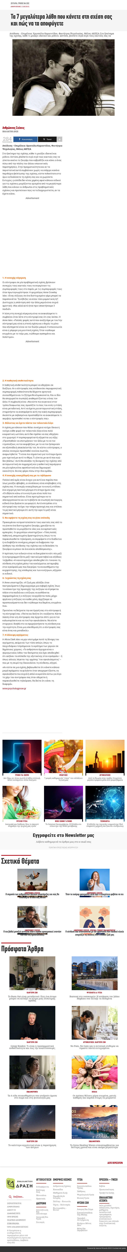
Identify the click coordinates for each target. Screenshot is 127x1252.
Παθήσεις (81, 1191)
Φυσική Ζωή (83, 1203)
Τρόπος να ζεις (23, 3)
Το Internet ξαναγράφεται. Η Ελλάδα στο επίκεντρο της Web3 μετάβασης (63, 825)
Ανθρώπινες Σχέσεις (20, 6)
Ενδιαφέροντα (32, 1092)
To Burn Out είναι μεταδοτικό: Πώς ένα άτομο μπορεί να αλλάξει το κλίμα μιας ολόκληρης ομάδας (32, 998)
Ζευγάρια (14, 3)
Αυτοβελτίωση (88, 1042)
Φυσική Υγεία (83, 1198)
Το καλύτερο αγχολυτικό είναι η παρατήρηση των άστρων (32, 1146)
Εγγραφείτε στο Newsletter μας (63, 835)
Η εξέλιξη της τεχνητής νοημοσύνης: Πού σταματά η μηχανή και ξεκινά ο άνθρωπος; (105, 825)
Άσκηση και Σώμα (85, 1209)
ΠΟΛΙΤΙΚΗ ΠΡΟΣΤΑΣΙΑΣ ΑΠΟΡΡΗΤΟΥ (63, 848)
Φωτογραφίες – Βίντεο (59, 1209)
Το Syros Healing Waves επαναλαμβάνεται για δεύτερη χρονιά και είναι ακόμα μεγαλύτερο (94, 1146)
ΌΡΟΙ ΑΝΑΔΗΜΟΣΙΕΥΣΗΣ (17, 1227)
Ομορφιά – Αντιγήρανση (83, 1219)
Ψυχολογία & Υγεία (94, 993)
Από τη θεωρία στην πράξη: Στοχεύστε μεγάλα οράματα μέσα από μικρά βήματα (105, 779)
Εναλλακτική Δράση (10, 132)
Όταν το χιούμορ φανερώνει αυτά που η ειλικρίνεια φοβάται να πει (95, 894)
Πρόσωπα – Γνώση (108, 1179)
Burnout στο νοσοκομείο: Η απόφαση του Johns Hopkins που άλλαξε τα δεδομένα (94, 997)
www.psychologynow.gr (14, 688)
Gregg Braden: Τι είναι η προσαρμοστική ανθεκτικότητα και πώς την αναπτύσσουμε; (32, 1047)
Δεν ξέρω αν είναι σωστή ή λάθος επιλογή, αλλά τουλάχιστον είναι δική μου (21, 779)
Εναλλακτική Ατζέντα (105, 1199)
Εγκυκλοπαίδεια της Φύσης (84, 1213)
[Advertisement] (32, 238)
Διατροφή (41, 1203)
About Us (11, 1210)
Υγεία (79, 1179)
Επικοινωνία (13, 1223)
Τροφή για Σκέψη (106, 1193)
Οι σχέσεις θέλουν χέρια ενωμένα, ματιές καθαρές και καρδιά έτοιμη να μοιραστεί (94, 1096)
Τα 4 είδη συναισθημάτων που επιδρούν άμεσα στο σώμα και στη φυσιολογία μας (32, 1096)
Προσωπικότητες (106, 1189)
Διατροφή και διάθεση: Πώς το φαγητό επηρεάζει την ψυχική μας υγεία (22, 825)
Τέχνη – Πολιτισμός (61, 1204)
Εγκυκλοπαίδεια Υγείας (84, 1187)
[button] (115, 1163)
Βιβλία (94, 1092)
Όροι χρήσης (12, 1216)
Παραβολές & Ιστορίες (59, 1197)
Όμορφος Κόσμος (62, 1179)
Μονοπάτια (41, 1195)
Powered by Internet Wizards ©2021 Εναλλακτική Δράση (106, 1248)
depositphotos (14, 1203)
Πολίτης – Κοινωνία (62, 1201)
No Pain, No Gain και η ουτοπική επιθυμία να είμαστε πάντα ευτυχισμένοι (94, 1047)
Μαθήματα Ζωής (60, 1193)
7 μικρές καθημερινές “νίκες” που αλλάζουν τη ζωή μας (63, 779)
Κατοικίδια (58, 1189)
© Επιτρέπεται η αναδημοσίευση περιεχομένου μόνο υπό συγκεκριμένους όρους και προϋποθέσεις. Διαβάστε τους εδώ (19, 1236)
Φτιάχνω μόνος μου (84, 1224)
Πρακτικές (40, 1198)
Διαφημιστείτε (13, 1213)
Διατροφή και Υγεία (42, 1218)
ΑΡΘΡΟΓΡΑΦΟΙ (13, 1206)
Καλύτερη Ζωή (32, 993)
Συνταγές (40, 1222)
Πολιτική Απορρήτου (16, 1220)
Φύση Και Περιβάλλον (82, 1229)
